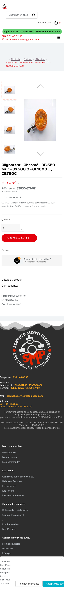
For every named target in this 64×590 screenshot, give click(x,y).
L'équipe (6, 553)
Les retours (8, 490)
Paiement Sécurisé (12, 481)
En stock (6, 191)
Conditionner (9, 304)
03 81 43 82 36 (13, 36)
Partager (14, 250)
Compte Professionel (13, 515)
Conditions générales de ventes (18, 476)
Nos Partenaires (10, 524)
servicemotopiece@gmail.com (23, 39)
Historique (7, 548)
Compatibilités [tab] (10, 285)
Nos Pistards (9, 529)
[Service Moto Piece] (32, 369)
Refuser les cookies (29, 583)
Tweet (18, 250)
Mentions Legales (11, 543)
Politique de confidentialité (15, 510)
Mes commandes (11, 462)
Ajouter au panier (18, 238)
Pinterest (23, 250)
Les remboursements (13, 495)
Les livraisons (9, 486)
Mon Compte (9, 452)
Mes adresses (9, 457)
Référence (7, 295)
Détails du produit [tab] (12, 279)
